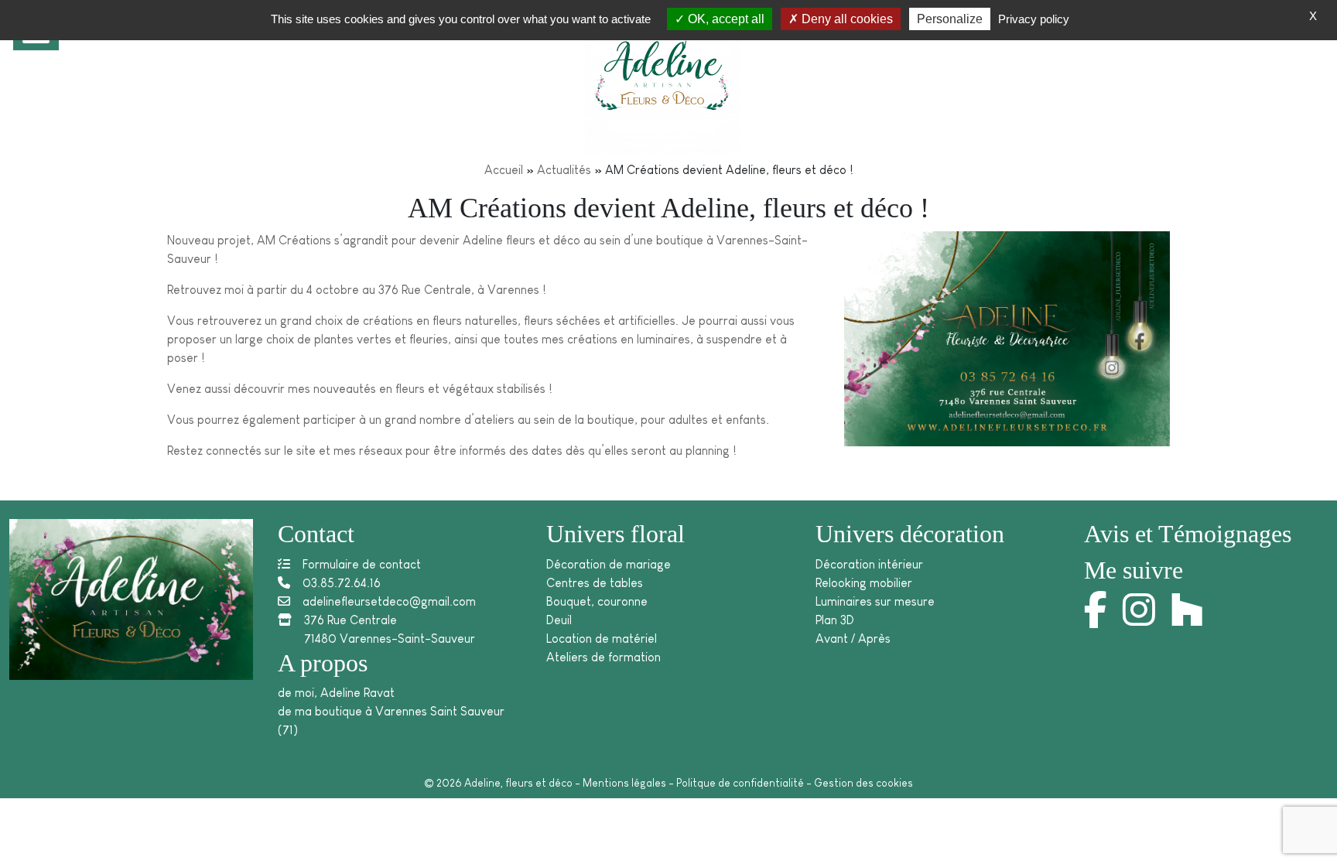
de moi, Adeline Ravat (336, 692)
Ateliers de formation (603, 657)
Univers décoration (910, 534)
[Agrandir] (1149, 257)
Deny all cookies (845, 19)
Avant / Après (853, 638)
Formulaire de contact (362, 564)
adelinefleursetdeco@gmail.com (389, 601)
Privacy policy (1033, 19)
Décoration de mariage (608, 564)
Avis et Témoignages (1187, 534)
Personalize (950, 19)
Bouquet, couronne (597, 601)
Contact (316, 534)
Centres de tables (594, 582)
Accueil (503, 169)
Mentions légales (624, 783)
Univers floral (615, 534)
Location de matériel (601, 638)
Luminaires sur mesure (875, 601)
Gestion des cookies (863, 783)
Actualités (564, 169)
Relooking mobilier (864, 582)
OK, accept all (724, 19)
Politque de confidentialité (740, 783)
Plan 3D (835, 620)
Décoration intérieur (869, 564)
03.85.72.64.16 (342, 582)
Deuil (559, 620)
